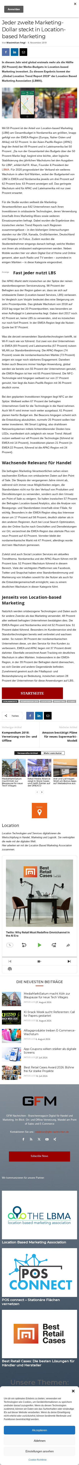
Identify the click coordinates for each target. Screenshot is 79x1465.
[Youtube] (48, 1139)
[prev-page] (37, 792)
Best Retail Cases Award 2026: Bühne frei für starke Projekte (49, 1069)
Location (46, 701)
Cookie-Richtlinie (38, 1459)
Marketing (59, 701)
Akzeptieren (39, 1430)
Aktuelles (29, 1002)
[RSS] (32, 1139)
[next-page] (42, 792)
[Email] (23, 52)
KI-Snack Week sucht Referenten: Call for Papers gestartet (49, 1013)
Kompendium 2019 (29, 701)
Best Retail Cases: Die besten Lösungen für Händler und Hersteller (38, 1363)
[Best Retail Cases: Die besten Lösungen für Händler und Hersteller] (39, 1334)
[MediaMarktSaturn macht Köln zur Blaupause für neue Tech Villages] (14, 768)
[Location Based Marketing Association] (39, 1215)
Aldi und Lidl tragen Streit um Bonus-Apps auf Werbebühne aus (64, 781)
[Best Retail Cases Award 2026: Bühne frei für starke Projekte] (11, 1073)
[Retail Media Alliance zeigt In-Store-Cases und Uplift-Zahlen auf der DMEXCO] (39, 768)
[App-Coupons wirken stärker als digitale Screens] (11, 1054)
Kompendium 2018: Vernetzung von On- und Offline (19, 736)
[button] (73, 1391)
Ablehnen (39, 1440)
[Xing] (55, 1139)
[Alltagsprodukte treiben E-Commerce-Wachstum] (11, 1036)
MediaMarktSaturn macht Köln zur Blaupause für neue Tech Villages (12, 782)
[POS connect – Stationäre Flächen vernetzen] (39, 1272)
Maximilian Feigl (16, 42)
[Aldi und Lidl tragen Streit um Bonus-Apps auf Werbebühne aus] (65, 768)
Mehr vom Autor (53, 753)
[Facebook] (6, 52)
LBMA (5, 169)
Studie (71, 701)
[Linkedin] (14, 52)
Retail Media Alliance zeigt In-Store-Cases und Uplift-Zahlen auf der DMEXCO (39, 782)
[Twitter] (40, 1139)
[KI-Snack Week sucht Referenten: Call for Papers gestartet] (11, 1017)
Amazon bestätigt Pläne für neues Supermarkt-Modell (59, 736)
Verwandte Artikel (27, 753)
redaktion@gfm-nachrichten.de (52, 1131)
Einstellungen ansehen (40, 1451)
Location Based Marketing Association (34, 1242)
